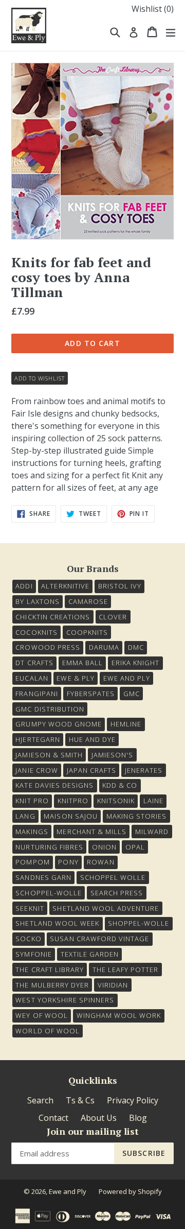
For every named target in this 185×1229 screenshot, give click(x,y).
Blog (138, 1117)
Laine (153, 800)
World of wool (47, 1030)
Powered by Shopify (130, 1191)
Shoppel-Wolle (139, 923)
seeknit (29, 908)
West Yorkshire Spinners (64, 1000)
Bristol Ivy (119, 586)
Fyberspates (91, 693)
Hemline (125, 724)
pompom (32, 862)
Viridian (113, 985)
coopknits (87, 632)
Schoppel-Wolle (48, 892)
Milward (152, 831)
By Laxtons (37, 601)
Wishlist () (153, 8)
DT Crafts (34, 662)
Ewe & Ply (75, 678)
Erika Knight (135, 662)
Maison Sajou (70, 816)
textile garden (90, 954)
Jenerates (143, 770)
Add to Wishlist (39, 378)
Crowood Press (47, 647)
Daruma (104, 647)
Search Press (116, 892)
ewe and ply (126, 678)
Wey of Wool (41, 1015)
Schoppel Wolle (113, 877)
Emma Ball (82, 662)
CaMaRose (88, 601)
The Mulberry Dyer (52, 985)
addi (23, 586)
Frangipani (36, 693)
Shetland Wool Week (57, 923)
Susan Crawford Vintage (99, 938)
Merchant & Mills (91, 831)
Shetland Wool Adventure (105, 908)
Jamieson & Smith (49, 754)
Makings (31, 831)
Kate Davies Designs (54, 785)
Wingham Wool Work (119, 1015)
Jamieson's (112, 754)
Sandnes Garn (43, 877)
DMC (136, 647)
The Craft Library (49, 969)
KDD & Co (119, 785)
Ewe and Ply (67, 1191)
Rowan (100, 862)
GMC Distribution (49, 709)
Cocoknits (36, 632)
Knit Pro (31, 800)
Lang (25, 816)
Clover (113, 616)
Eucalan (31, 678)
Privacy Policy (132, 1100)
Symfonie (33, 954)
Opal (135, 847)
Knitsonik (116, 800)
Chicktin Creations (52, 616)
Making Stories (136, 816)
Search (40, 1100)
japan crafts (91, 770)
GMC (131, 693)
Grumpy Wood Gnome (58, 724)
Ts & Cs (80, 1100)
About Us (99, 1117)
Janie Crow (36, 770)
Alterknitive (65, 586)
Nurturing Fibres (49, 847)
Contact (53, 1117)
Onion (104, 847)
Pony (68, 862)
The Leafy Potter (125, 969)
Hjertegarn (37, 739)
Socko (28, 938)
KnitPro (73, 800)
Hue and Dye (92, 739)
